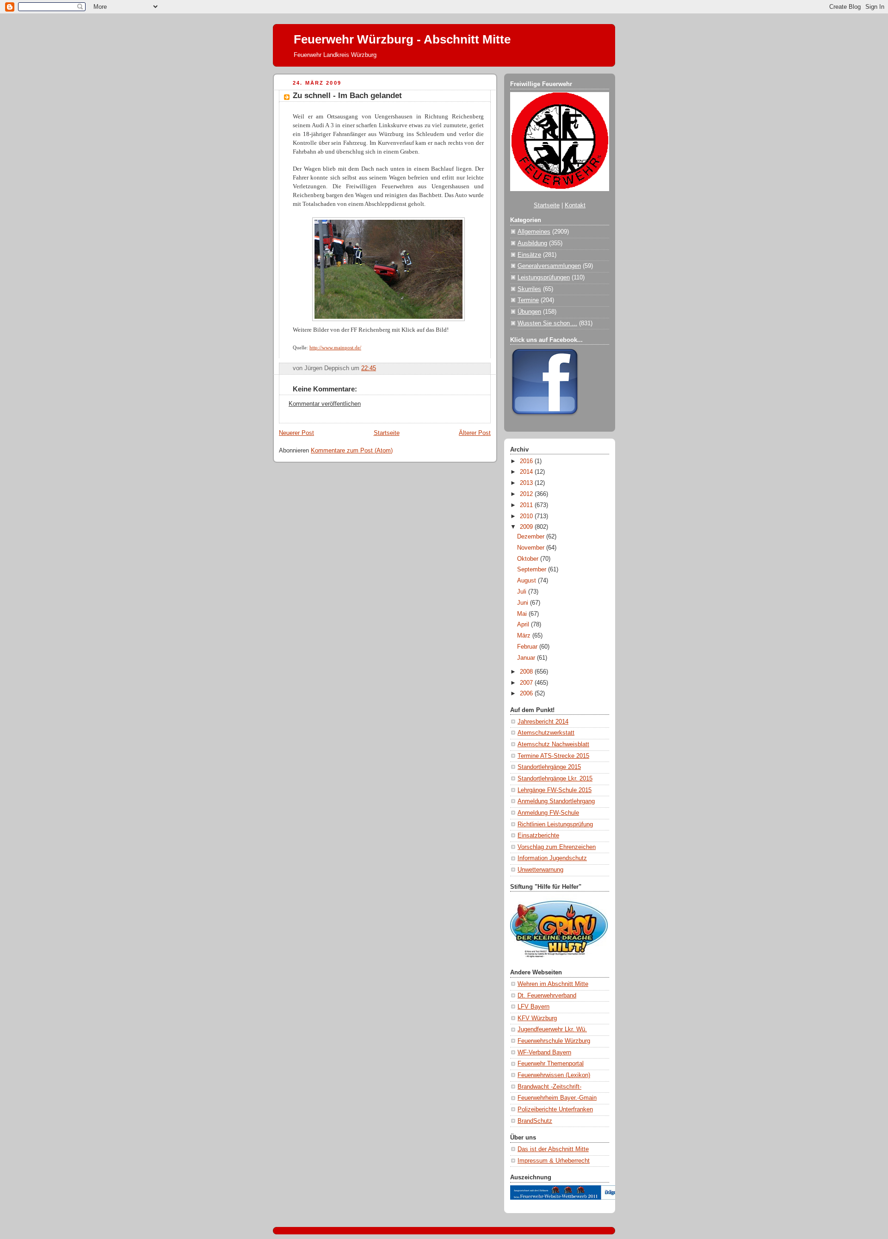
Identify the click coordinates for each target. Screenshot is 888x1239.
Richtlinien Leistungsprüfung (555, 824)
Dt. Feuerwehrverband (547, 995)
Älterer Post (475, 433)
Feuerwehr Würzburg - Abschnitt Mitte (402, 39)
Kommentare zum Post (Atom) (352, 450)
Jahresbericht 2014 (543, 722)
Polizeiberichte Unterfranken (555, 1109)
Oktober (528, 559)
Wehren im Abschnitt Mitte (553, 984)
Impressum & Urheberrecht (554, 1161)
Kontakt (575, 205)
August (527, 580)
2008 (527, 672)
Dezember (531, 536)
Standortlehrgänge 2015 (549, 767)
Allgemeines (534, 232)
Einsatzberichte (538, 835)
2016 (527, 461)
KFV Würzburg (537, 1018)
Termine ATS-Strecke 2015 (553, 756)
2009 (527, 527)
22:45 (368, 368)
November (531, 548)
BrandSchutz (535, 1121)
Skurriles (529, 289)
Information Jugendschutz (552, 858)
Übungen (529, 312)
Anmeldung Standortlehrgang (556, 801)
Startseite (387, 433)
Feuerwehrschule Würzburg (554, 1041)
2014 (527, 472)
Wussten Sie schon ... (547, 323)
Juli (522, 592)
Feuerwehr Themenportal (551, 1063)
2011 (527, 505)
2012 (527, 494)
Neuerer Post (296, 433)
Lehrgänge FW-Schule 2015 (555, 790)
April (524, 624)
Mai (523, 614)
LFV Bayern (533, 1007)
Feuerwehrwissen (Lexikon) (554, 1075)
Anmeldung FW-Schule (548, 813)
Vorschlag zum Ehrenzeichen (557, 847)
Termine (528, 300)
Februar (528, 647)
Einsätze (529, 255)
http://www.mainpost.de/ (335, 347)
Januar (527, 658)
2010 (527, 516)
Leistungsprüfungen (544, 277)
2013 (527, 483)
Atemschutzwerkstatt (546, 733)
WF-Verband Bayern (544, 1052)
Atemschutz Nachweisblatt (553, 744)
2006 (527, 693)
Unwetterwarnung (540, 870)
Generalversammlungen (549, 266)
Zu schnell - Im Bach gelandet (347, 95)
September (532, 569)
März (524, 635)
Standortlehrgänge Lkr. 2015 (555, 778)
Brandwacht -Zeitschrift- (549, 1087)
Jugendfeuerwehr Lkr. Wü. (552, 1029)
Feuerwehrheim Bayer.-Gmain (557, 1098)
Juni (523, 603)
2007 (527, 683)
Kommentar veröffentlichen (325, 404)
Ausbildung (532, 243)
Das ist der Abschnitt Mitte (553, 1149)
